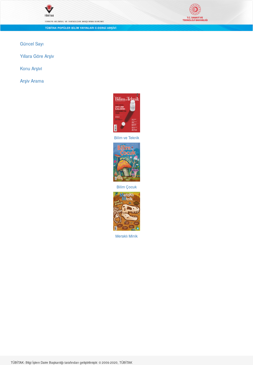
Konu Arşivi (31, 68)
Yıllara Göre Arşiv (37, 56)
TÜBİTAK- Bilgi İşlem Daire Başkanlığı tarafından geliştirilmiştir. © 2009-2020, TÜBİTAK (71, 362)
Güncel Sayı (32, 44)
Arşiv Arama (32, 81)
